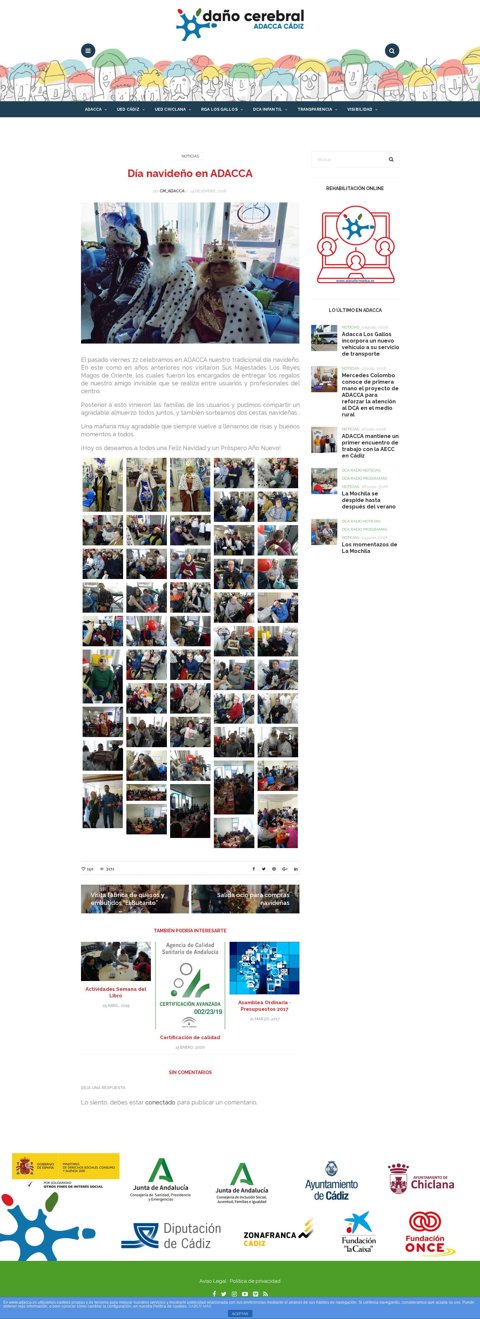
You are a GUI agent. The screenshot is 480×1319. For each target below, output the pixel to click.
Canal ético (132, 125)
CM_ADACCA (172, 191)
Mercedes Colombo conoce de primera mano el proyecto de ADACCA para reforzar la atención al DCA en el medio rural (370, 395)
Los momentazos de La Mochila (369, 547)
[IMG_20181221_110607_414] (146, 597)
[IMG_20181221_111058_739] (234, 708)
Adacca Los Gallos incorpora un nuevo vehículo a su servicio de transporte (370, 344)
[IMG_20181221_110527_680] (234, 574)
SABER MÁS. (200, 1306)
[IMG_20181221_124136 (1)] (234, 787)
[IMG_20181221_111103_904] (278, 708)
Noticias (190, 156)
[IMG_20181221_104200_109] (190, 485)
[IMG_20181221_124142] (278, 776)
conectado (160, 1102)
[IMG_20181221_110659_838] (103, 631)
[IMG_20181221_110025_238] (278, 506)
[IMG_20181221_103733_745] (103, 485)
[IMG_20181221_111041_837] (146, 698)
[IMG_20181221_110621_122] (190, 597)
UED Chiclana (170, 109)
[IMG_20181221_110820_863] (190, 665)
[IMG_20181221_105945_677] (278, 473)
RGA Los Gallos (219, 109)
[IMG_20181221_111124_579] (146, 732)
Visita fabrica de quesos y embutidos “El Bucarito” (127, 899)
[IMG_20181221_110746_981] (234, 641)
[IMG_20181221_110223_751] (146, 564)
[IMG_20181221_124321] (278, 821)
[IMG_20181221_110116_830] (234, 540)
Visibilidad (359, 109)
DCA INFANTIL (267, 109)
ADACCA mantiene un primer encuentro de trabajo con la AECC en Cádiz (370, 446)
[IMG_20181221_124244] (146, 792)
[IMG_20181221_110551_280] (278, 574)
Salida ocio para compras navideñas (253, 899)
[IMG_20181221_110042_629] (146, 530)
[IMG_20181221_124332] (146, 819)
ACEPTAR (240, 1314)
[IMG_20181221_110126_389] (278, 540)
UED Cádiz (128, 109)
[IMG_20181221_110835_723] (234, 675)
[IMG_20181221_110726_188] (190, 631)
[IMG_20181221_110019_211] (234, 506)
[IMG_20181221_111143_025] (234, 742)
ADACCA (93, 109)
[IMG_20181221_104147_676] (146, 485)
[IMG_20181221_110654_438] (278, 607)
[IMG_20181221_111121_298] (103, 722)
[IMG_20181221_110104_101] (190, 530)
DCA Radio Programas (364, 478)
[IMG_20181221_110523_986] (190, 564)
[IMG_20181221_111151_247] (278, 742)
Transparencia (314, 109)
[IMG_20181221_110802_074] (103, 676)
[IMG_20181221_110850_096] (278, 675)
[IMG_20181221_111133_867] (190, 732)
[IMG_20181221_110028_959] (103, 530)
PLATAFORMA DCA (174, 125)
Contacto (97, 125)
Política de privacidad (255, 1281)
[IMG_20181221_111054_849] (190, 698)
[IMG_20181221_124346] (234, 833)
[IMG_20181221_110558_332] (103, 597)
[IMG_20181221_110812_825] (146, 665)
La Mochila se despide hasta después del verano (369, 500)
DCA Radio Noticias (361, 470)
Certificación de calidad (190, 1037)
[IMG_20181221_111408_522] (190, 765)
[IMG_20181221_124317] (190, 811)
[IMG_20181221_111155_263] (103, 755)
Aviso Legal (213, 1281)
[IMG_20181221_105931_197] (234, 473)
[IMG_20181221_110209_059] (103, 564)
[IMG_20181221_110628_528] (234, 607)
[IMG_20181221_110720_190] (146, 631)
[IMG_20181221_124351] (103, 801)
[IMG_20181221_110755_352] (278, 641)
